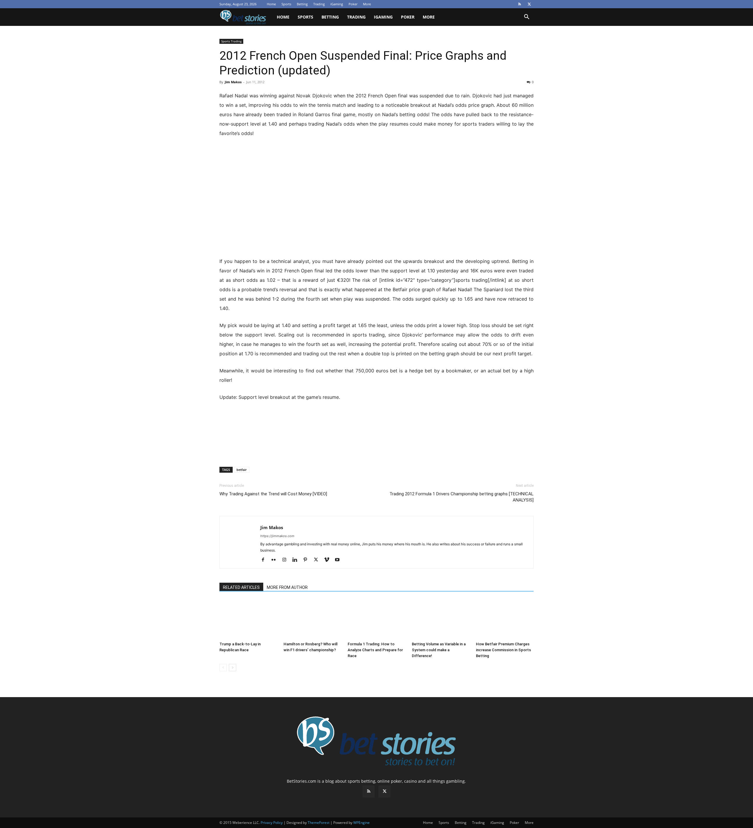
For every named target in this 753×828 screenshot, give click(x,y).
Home (271, 4)
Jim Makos (233, 82)
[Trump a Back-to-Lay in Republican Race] (248, 619)
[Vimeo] (329, 560)
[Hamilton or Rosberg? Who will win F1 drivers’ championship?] (312, 619)
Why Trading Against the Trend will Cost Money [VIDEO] (273, 494)
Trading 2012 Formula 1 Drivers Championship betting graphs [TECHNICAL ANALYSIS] (461, 497)
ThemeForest (318, 822)
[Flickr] (276, 560)
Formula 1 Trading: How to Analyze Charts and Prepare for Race (375, 650)
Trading (319, 4)
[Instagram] (286, 560)
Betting (302, 4)
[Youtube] (339, 560)
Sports (286, 4)
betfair (241, 469)
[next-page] (232, 667)
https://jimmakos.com (277, 536)
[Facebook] (265, 560)
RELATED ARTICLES (241, 587)
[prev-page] (223, 667)
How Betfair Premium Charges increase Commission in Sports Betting (503, 650)
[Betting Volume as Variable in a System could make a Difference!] (440, 619)
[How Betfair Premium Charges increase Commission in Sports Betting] (505, 619)
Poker (353, 4)
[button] (526, 17)
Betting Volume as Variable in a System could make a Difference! (439, 650)
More (367, 4)
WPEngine (361, 822)
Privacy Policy (272, 822)
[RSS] (519, 4)
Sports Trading (231, 41)
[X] (529, 4)
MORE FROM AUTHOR (287, 587)
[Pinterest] (307, 560)
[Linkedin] (297, 560)
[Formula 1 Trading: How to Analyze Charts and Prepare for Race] (376, 619)
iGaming (336, 4)
